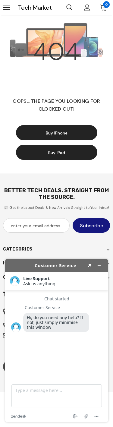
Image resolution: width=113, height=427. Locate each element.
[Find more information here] (56, 340)
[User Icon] (87, 8)
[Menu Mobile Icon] (6, 7)
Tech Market (35, 7)
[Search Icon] (69, 8)
